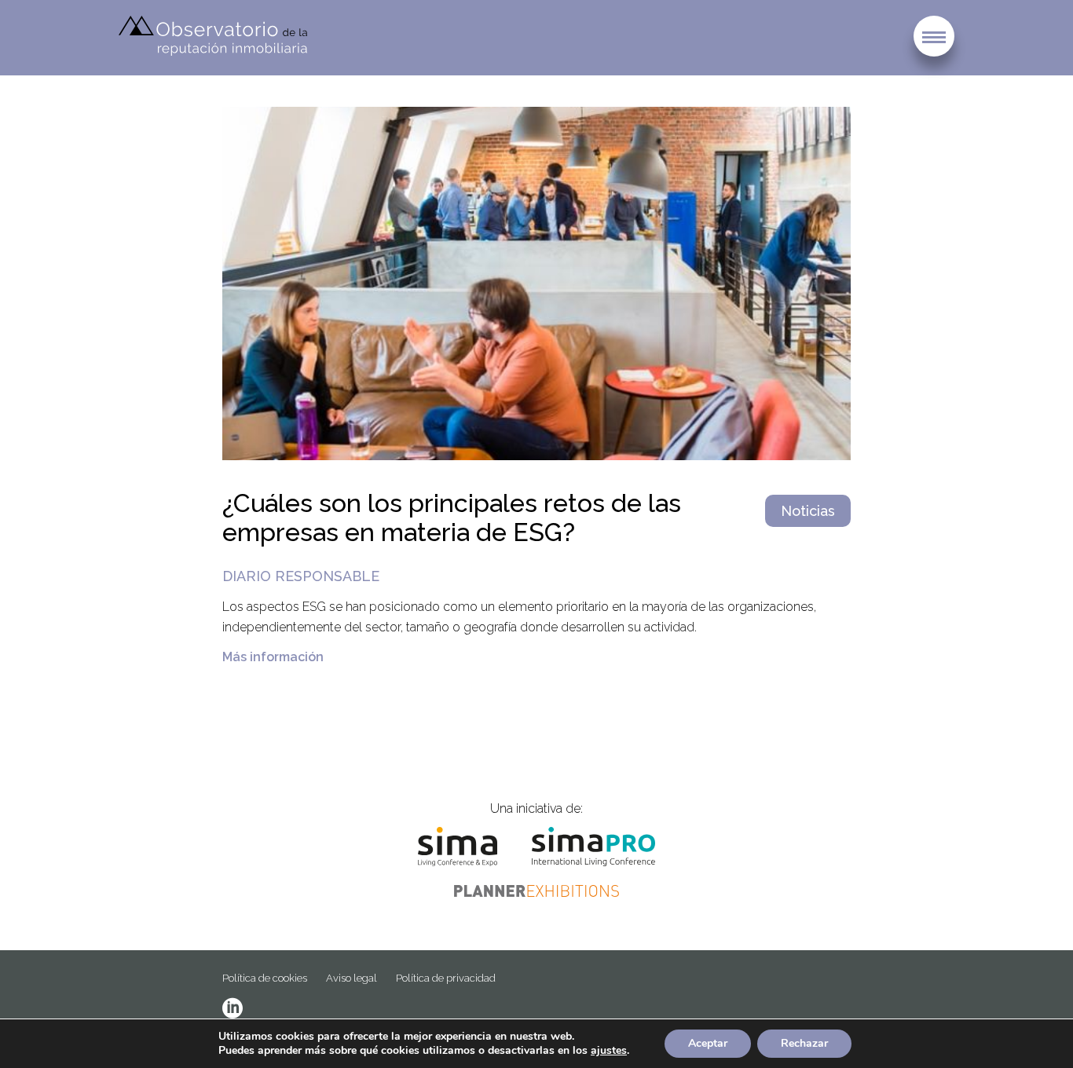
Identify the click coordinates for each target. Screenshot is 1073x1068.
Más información (273, 656)
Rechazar (804, 1043)
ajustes (609, 1051)
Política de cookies (264, 978)
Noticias (808, 511)
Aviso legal (351, 978)
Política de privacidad (446, 978)
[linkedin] (232, 1008)
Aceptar (707, 1043)
